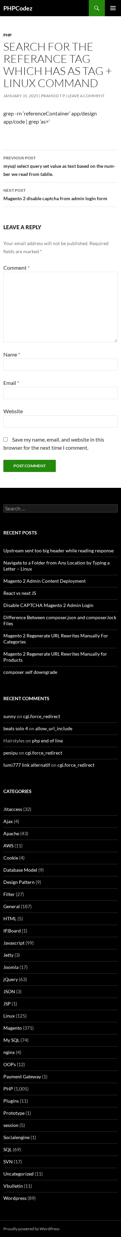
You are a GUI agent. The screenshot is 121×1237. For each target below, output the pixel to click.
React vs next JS (19, 593)
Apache (11, 833)
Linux (9, 1016)
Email (11, 382)
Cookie (10, 858)
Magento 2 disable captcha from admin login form (55, 194)
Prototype (14, 1113)
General (11, 906)
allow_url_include (53, 728)
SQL (7, 1149)
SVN (8, 1161)
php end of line (47, 740)
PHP (7, 34)
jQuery (10, 979)
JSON (9, 991)
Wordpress (15, 1198)
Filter (9, 894)
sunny (9, 716)
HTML (9, 918)
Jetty (8, 955)
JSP (7, 1003)
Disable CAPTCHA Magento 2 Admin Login (48, 605)
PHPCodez (17, 8)
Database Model (20, 870)
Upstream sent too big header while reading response (58, 550)
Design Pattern (19, 882)
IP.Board (12, 930)
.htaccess (12, 809)
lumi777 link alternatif (26, 765)
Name (11, 354)
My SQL (11, 1040)
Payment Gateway (22, 1076)
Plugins (11, 1101)
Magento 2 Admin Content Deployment (44, 581)
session (10, 1125)
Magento (12, 1028)
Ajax (8, 821)
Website (13, 411)
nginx (9, 1052)
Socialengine (16, 1137)
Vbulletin (13, 1186)
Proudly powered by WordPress (31, 1228)
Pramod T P (53, 95)
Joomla (10, 967)
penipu (10, 753)
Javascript (14, 943)
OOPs (9, 1064)
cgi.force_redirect (41, 716)
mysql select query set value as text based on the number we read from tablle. (59, 166)
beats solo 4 (15, 728)
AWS (8, 845)
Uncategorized (18, 1174)
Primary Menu (113, 8)
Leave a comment (86, 95)
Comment (16, 267)
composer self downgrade (30, 672)
